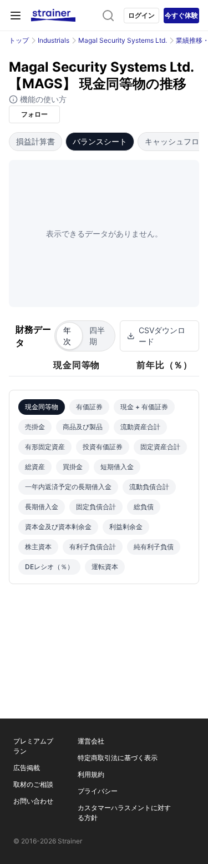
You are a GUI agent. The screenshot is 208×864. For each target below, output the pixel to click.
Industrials (53, 40)
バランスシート (100, 141)
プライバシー (98, 791)
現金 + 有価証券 (144, 407)
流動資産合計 (140, 427)
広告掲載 (26, 767)
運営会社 (91, 741)
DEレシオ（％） (49, 566)
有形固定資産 (45, 447)
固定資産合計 (160, 447)
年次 (67, 335)
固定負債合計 (96, 507)
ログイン (141, 15)
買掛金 (73, 467)
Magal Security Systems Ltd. (122, 40)
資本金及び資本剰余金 (58, 527)
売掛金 (35, 427)
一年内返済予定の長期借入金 (68, 487)
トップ (19, 40)
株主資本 (38, 546)
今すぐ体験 (181, 15)
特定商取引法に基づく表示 (118, 758)
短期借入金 (117, 467)
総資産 (35, 467)
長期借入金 (41, 507)
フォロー (34, 114)
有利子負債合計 (92, 546)
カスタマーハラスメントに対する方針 (124, 812)
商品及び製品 (83, 427)
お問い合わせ (33, 801)
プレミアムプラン (33, 746)
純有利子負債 (154, 546)
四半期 (97, 335)
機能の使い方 (42, 99)
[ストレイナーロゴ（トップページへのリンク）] (53, 15)
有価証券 (89, 407)
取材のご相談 (33, 784)
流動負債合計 (149, 487)
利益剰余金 (126, 527)
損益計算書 (35, 141)
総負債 (144, 507)
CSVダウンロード (162, 335)
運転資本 (105, 566)
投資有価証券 (103, 447)
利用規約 (91, 774)
